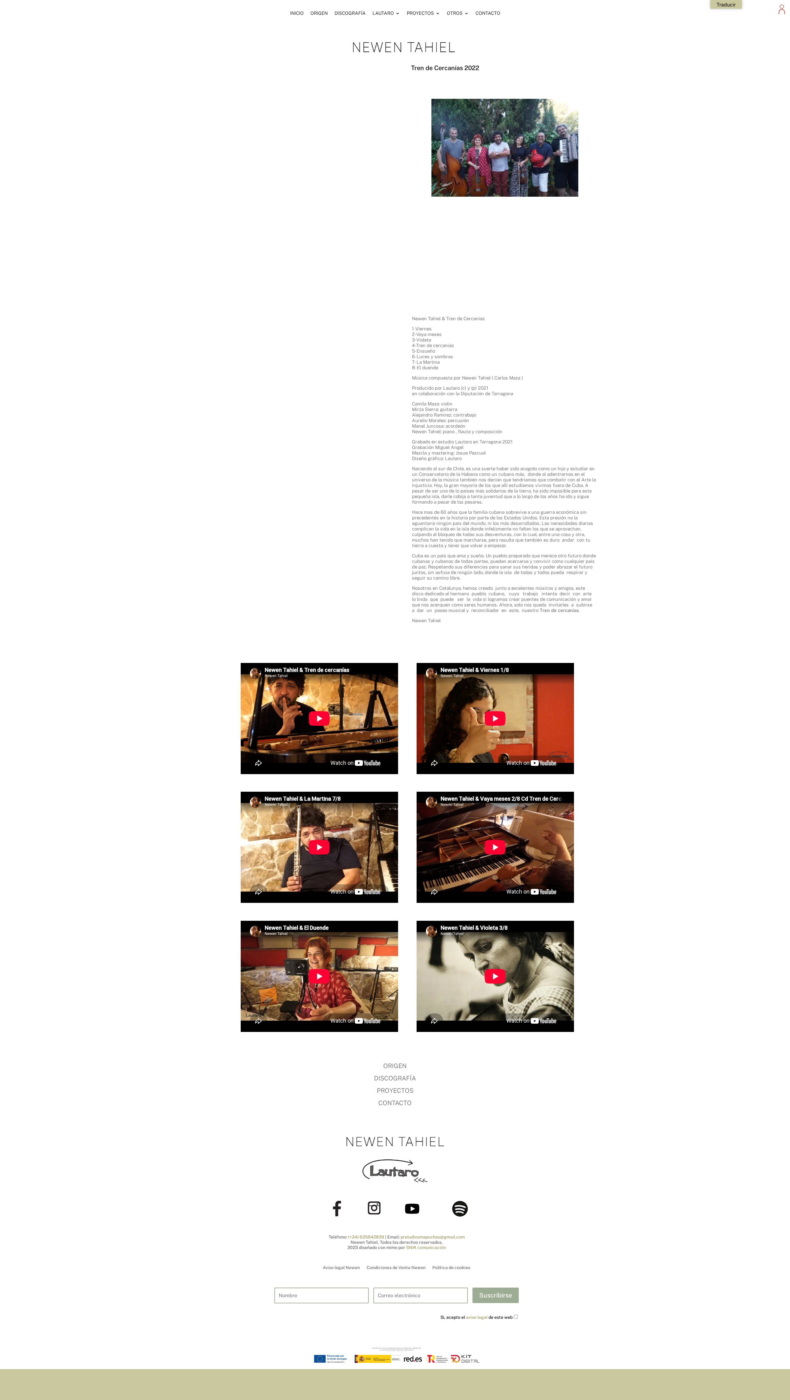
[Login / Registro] (782, 16)
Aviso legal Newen (341, 1267)
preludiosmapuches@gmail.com (433, 1236)
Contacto (488, 13)
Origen (319, 13)
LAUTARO (383, 13)
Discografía (350, 13)
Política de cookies (451, 1267)
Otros (455, 13)
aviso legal (477, 1317)
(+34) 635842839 (366, 1236)
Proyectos (420, 13)
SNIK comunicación (426, 1247)
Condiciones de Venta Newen (396, 1267)
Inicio (297, 13)
